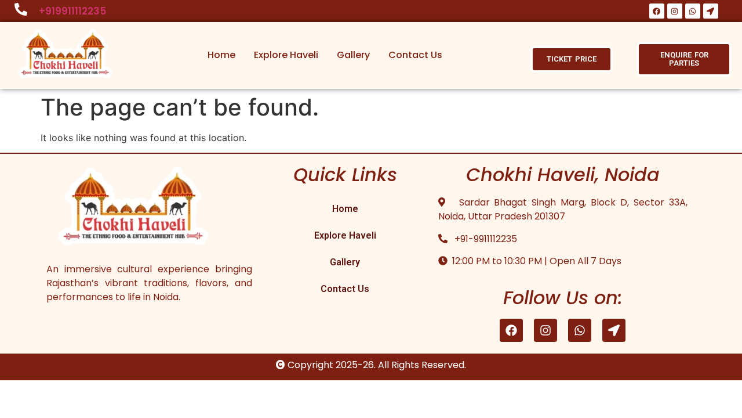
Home (221, 55)
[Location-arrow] (710, 11)
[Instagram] (674, 11)
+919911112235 (72, 11)
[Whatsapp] (692, 11)
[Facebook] (656, 11)
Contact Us (415, 55)
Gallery (353, 55)
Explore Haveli (286, 55)
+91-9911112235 (483, 239)
